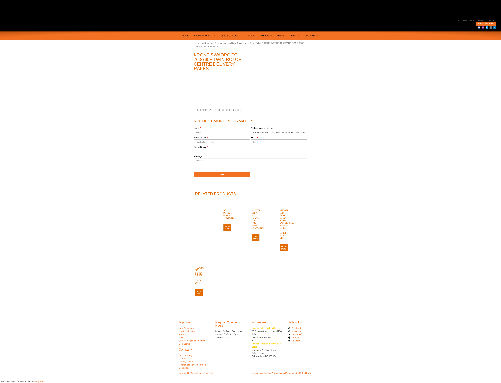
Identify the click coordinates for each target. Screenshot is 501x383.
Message (198, 156)
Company (310, 36)
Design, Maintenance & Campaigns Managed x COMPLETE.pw (281, 373)
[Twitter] (487, 27)
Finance (249, 36)
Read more (227, 227)
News (293, 36)
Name (197, 128)
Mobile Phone (200, 138)
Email (254, 138)
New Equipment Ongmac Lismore (215, 43)
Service (264, 36)
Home (196, 43)
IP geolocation (40, 381)
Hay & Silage (236, 43)
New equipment (203, 36)
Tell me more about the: (262, 128)
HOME (185, 36)
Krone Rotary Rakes (252, 43)
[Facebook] (479, 27)
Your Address (200, 147)
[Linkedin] (494, 27)
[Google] (491, 27)
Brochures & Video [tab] (229, 110)
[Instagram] (483, 27)
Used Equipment (230, 36)
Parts (280, 36)
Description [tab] (204, 110)
